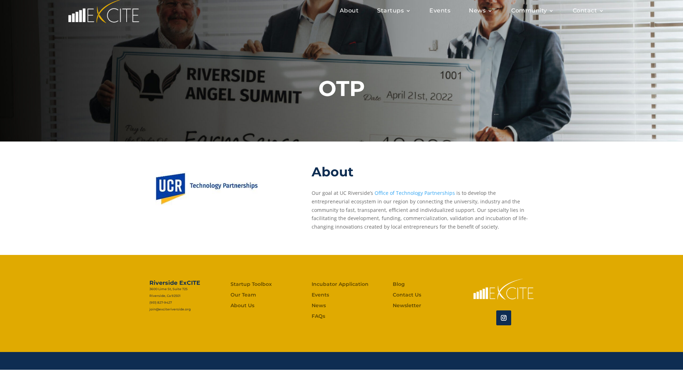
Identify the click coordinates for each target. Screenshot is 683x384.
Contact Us (407, 295)
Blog (399, 284)
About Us (242, 306)
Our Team (243, 295)
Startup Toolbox (251, 284)
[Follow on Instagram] (503, 317)
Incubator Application (340, 284)
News (319, 306)
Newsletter (407, 306)
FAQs (318, 316)
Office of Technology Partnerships (415, 193)
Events (320, 295)
